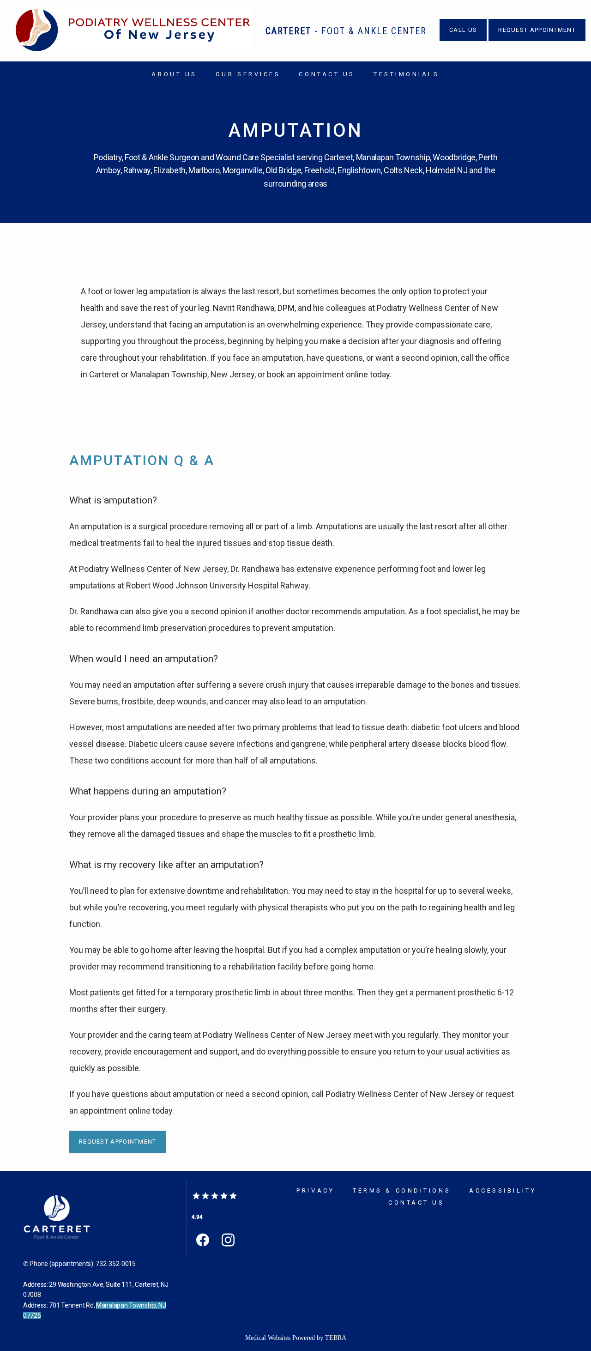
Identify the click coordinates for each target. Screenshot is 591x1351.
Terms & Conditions (402, 1190)
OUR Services (248, 74)
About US (174, 74)
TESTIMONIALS (407, 74)
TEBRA (335, 1337)
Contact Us (416, 1202)
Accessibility (502, 1190)
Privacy (315, 1190)
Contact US (327, 74)
